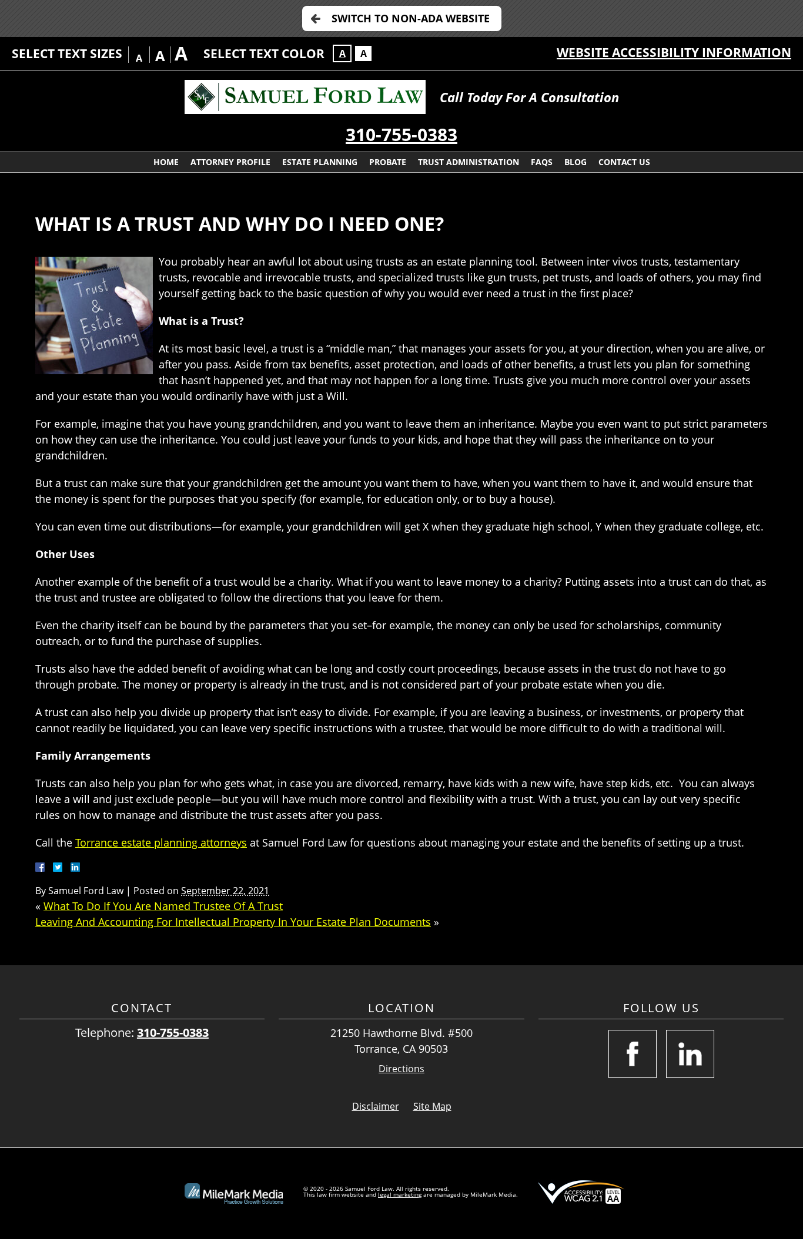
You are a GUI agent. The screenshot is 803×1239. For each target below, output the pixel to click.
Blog (575, 161)
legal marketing (399, 1194)
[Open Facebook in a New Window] (632, 1054)
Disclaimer (375, 1106)
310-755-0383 (401, 134)
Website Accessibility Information (674, 52)
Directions (401, 1069)
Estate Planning (319, 161)
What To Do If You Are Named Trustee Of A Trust (163, 906)
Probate (387, 161)
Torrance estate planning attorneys (161, 842)
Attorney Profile (230, 161)
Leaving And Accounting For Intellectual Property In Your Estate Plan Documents (233, 922)
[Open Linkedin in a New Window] (690, 1054)
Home (166, 161)
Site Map (432, 1106)
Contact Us (624, 161)
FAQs (542, 161)
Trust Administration (468, 161)
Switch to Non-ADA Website (411, 18)
